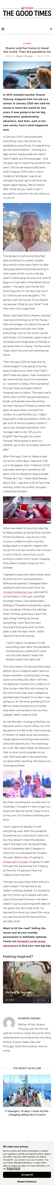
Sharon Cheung (24, 56)
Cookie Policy (13, 1169)
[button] (5, 1097)
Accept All (27, 1174)
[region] (27, 1163)
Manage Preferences (26, 1181)
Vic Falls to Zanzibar (18, 992)
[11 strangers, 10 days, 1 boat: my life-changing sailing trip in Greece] (27, 1091)
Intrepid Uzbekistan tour (18, 592)
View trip (41, 1000)
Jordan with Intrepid (15, 861)
